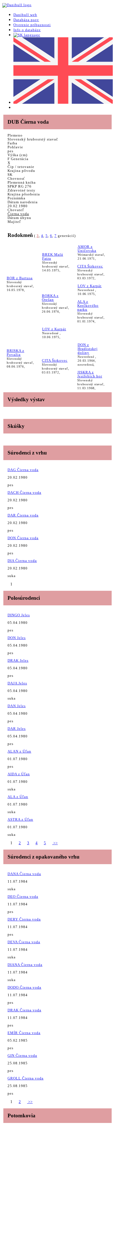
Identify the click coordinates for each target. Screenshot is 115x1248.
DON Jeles (17, 638)
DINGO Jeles (19, 615)
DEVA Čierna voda (24, 942)
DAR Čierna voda (23, 515)
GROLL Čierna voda (26, 1078)
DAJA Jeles (17, 683)
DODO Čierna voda (24, 987)
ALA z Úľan (18, 797)
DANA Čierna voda (24, 874)
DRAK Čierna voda (24, 1010)
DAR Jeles (17, 728)
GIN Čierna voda (22, 1055)
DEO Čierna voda (23, 896)
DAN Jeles (17, 706)
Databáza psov (26, 20)
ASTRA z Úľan (20, 819)
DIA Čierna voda (22, 561)
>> (55, 843)
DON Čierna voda (23, 538)
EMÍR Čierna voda (24, 1033)
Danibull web (25, 15)
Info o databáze (27, 30)
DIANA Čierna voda (25, 965)
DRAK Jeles (18, 660)
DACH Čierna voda (24, 492)
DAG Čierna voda (23, 470)
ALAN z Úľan (19, 751)
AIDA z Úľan (19, 774)
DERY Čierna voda (24, 919)
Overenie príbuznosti (32, 25)
